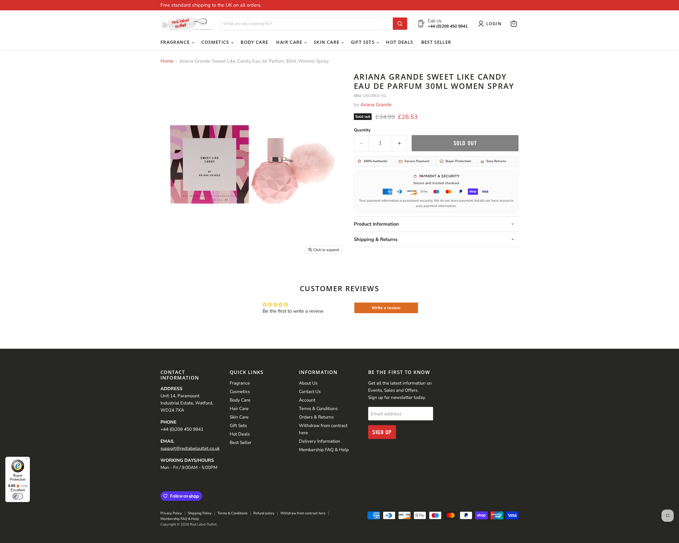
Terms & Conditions (318, 409)
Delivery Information (319, 441)
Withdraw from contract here (302, 513)
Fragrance (175, 42)
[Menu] (27, 460)
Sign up (382, 432)
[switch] (17, 496)
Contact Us (310, 392)
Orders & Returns (316, 417)
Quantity (362, 130)
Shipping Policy (200, 513)
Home (166, 61)
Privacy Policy (171, 513)
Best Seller (436, 42)
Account (307, 400)
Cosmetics (216, 42)
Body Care (254, 42)
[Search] (400, 24)
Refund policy (264, 513)
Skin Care (327, 42)
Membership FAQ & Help (324, 450)
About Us (308, 383)
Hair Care (290, 42)
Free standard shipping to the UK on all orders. (211, 5)
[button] (491, 23)
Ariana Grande (376, 104)
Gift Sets (363, 42)
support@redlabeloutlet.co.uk (190, 448)
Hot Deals (399, 42)
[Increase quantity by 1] (399, 143)
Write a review (386, 308)
